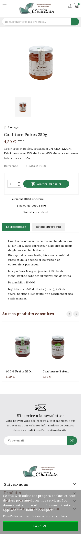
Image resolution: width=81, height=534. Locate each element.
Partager (14, 127)
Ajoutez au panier (46, 184)
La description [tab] (16, 226)
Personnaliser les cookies (49, 516)
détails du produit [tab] (48, 226)
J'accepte (40, 526)
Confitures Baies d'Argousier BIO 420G (58, 371)
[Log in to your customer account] (69, 5)
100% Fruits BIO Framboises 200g (19, 371)
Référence (11, 166)
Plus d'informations (16, 516)
